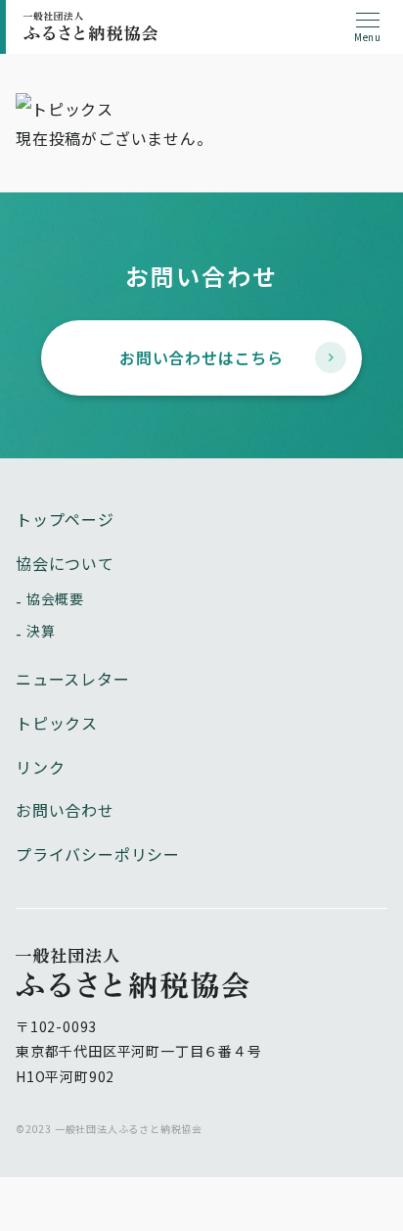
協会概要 (55, 598)
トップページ (65, 519)
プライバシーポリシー (98, 854)
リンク (40, 767)
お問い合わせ (65, 810)
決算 (41, 630)
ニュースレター (73, 678)
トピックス (57, 722)
